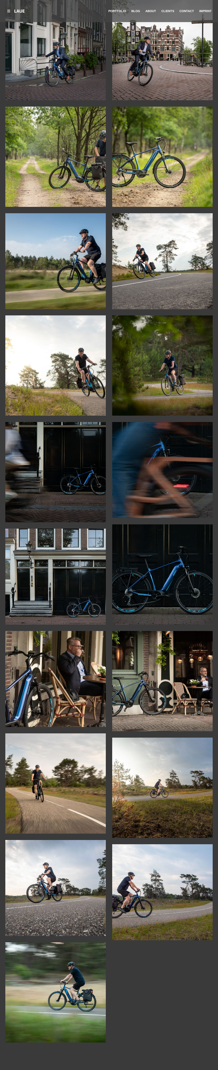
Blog (135, 11)
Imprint (205, 11)
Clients (167, 11)
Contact (186, 11)
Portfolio (117, 11)
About (150, 11)
